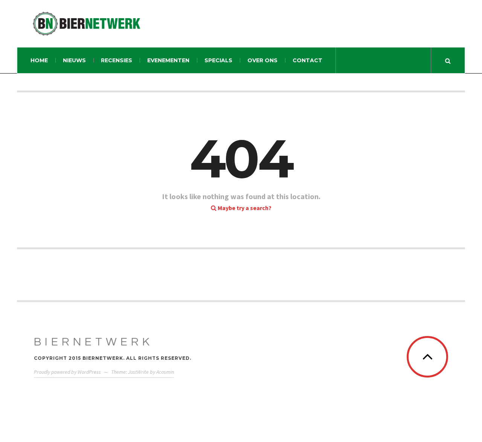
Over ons (262, 60)
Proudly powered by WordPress (67, 371)
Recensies (116, 60)
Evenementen (168, 60)
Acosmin (165, 371)
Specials (218, 60)
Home (39, 60)
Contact (307, 60)
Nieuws (74, 60)
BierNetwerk (93, 342)
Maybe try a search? (244, 208)
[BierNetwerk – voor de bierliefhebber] (86, 23)
